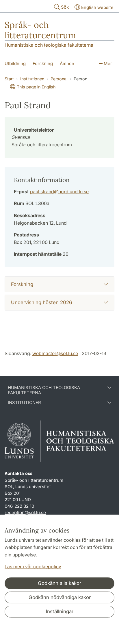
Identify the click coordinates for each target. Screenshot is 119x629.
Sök (65, 7)
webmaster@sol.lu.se (55, 353)
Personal (59, 78)
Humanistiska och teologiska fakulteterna (49, 45)
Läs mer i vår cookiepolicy (33, 566)
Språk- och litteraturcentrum (40, 30)
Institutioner (24, 402)
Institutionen (32, 78)
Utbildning (15, 63)
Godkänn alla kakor (59, 583)
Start (9, 78)
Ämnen (67, 63)
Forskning (43, 63)
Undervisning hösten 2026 (41, 302)
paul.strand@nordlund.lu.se (59, 191)
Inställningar (59, 611)
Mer (107, 63)
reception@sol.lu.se (25, 512)
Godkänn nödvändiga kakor (60, 597)
